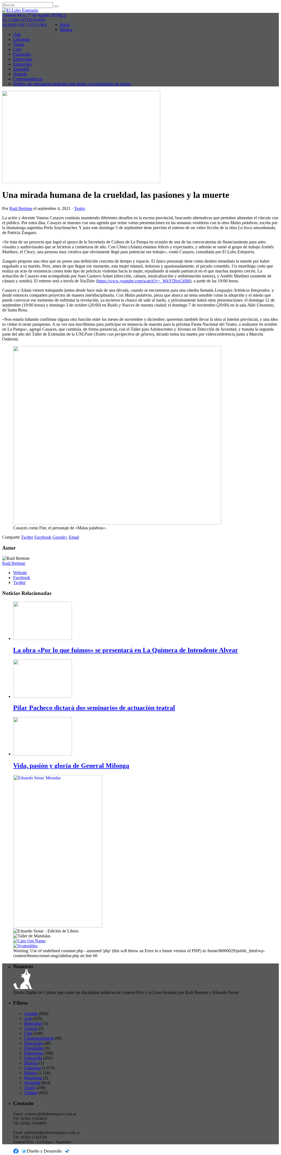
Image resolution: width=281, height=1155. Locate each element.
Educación (22, 64)
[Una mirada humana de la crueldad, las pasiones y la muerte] (81, 181)
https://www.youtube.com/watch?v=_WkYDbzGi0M (143, 281)
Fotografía (22, 54)
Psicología (33, 1077)
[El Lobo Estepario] (140, 10)
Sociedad (21, 69)
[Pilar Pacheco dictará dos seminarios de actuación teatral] (42, 696)
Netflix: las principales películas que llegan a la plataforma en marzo (72, 84)
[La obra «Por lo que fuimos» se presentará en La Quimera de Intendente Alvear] (42, 638)
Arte (17, 34)
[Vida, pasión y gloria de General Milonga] (42, 754)
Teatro (18, 44)
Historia (31, 1063)
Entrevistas (22, 59)
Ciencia (30, 1028)
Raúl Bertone (20, 208)
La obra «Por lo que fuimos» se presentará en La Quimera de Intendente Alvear (125, 650)
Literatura (21, 39)
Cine (17, 49)
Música (66, 29)
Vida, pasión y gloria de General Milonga (71, 765)
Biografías (33, 1023)
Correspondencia (28, 79)
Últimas (31, 1092)
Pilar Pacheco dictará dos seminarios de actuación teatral (94, 707)
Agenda (20, 74)
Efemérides (34, 1048)
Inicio (65, 24)
